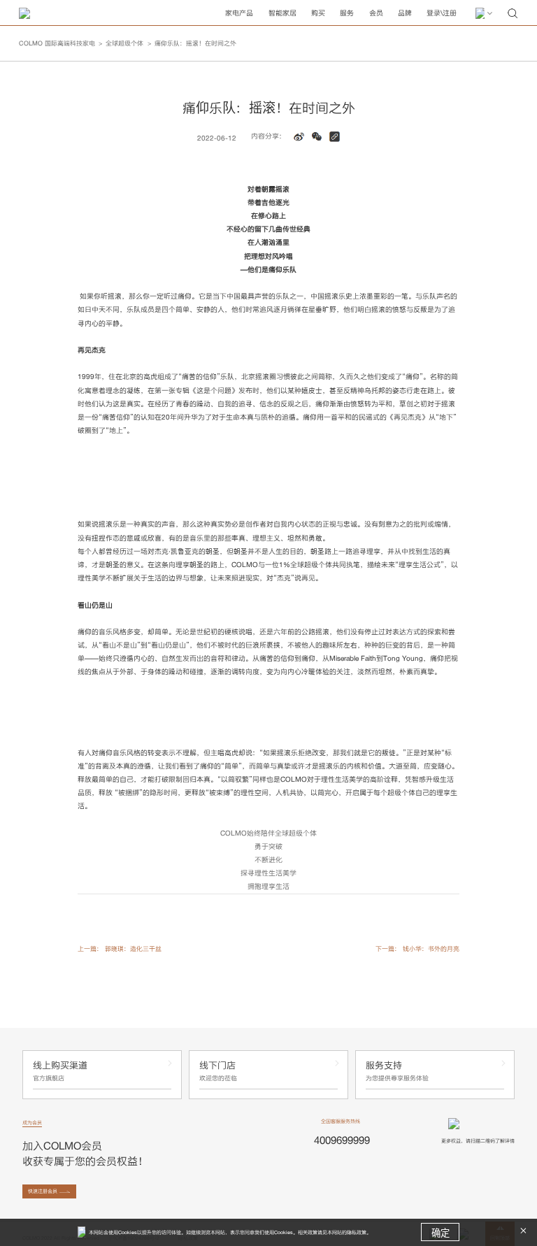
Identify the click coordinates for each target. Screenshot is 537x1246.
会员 (376, 13)
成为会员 (32, 1122)
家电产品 (239, 13)
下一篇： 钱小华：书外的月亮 (417, 948)
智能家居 (282, 13)
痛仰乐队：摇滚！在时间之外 (195, 43)
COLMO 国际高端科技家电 (57, 43)
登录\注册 (442, 13)
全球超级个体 (124, 43)
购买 (318, 13)
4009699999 (342, 1140)
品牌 (405, 13)
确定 (440, 1233)
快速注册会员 (42, 1191)
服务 (347, 13)
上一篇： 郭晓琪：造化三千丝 (120, 948)
